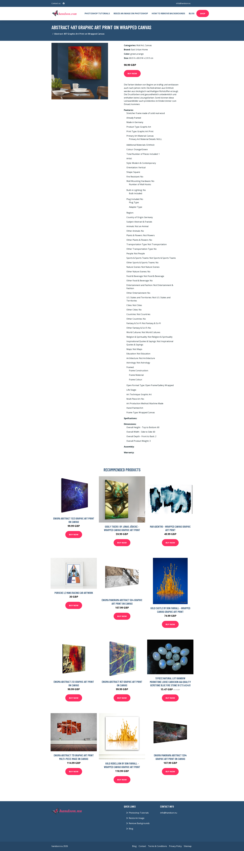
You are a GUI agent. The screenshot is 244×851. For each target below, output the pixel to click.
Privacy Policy (175, 846)
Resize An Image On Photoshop (131, 13)
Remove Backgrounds (139, 823)
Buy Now (132, 73)
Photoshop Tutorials (97, 13)
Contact (142, 846)
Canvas (148, 45)
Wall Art (140, 45)
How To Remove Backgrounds (168, 13)
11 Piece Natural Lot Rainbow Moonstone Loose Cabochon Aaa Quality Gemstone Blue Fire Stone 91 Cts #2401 (170, 682)
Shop (202, 13)
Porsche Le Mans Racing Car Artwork (74, 592)
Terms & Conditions (157, 846)
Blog (191, 13)
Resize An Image (136, 818)
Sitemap (188, 846)
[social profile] (64, 3)
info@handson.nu (183, 3)
